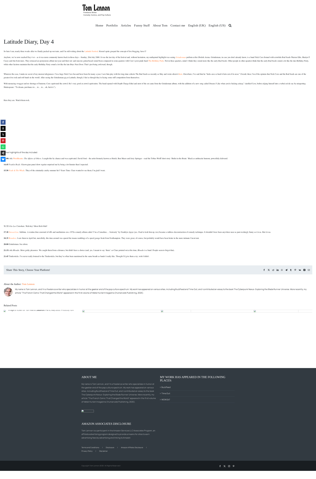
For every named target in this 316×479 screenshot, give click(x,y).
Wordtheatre (18, 158)
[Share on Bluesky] (3, 159)
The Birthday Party (156, 60)
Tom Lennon (28, 284)
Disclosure (110, 447)
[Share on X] (3, 134)
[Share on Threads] (3, 128)
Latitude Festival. (92, 51)
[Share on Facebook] (3, 122)
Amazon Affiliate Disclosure (132, 447)
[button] (230, 25)
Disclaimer (103, 451)
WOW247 (165, 399)
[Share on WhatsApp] (3, 146)
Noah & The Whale (16, 170)
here (180, 74)
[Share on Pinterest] (3, 140)
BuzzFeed (165, 387)
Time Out (165, 393)
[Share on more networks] (3, 153)
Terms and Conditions (90, 447)
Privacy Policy (86, 451)
